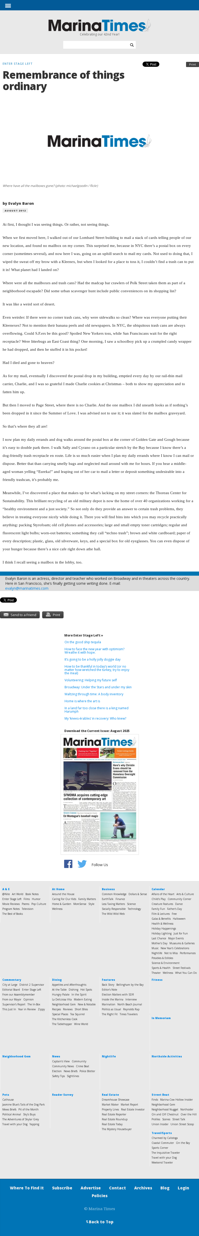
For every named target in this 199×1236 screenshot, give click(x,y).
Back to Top (99, 1221)
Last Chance (159, 938)
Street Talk (178, 1119)
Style (91, 904)
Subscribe (62, 1187)
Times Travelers (129, 1014)
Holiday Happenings (164, 928)
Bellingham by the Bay (130, 984)
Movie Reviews (11, 904)
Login (183, 1187)
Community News (63, 1066)
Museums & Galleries (182, 943)
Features (108, 980)
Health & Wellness (162, 923)
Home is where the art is (82, 701)
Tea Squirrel (77, 1014)
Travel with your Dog (14, 1124)
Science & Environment (166, 963)
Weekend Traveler (162, 1162)
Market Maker (110, 1104)
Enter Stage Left (12, 899)
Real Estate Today (112, 1124)
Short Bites (81, 1009)
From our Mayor (11, 999)
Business (108, 889)
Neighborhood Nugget (165, 1109)
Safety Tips (58, 1076)
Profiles (156, 1119)
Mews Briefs (9, 1109)
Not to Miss (171, 953)
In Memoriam (161, 1018)
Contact (117, 1187)
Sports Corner (160, 1148)
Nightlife (157, 953)
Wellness (57, 909)
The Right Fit (110, 1014)
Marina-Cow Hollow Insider (176, 1099)
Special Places (60, 1014)
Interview (131, 999)
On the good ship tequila (83, 642)
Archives (143, 1187)
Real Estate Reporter (114, 1114)
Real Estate (110, 1094)
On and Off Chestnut (165, 1114)
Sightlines (73, 1076)
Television (27, 909)
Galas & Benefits (161, 918)
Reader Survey (62, 1094)
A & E (6, 889)
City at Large (9, 984)
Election (57, 1071)
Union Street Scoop (182, 1124)
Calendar (158, 889)
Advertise (91, 1187)
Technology (134, 909)
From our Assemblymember (18, 994)
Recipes (56, 1009)
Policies (100, 1195)
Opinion (28, 999)
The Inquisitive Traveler (166, 1152)
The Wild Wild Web (113, 914)
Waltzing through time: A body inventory (94, 694)
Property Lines (110, 1109)
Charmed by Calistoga (165, 1138)
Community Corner (179, 899)
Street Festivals (181, 968)
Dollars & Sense (138, 894)
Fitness (157, 980)
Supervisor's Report (13, 1004)
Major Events (176, 938)
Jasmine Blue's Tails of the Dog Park (23, 1104)
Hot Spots (86, 989)
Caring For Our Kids (64, 899)
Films (27, 899)
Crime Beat (82, 1066)
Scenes (166, 1119)
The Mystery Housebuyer (117, 1129)
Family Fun (158, 909)
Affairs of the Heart (163, 894)
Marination (108, 1004)
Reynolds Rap (131, 1009)
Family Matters (87, 899)
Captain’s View (61, 1061)
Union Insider (160, 1124)
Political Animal (11, 1114)
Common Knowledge (114, 894)
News (56, 1056)
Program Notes (11, 909)
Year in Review (27, 1009)
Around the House (63, 894)
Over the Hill (189, 1114)
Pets (5, 1094)
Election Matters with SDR (118, 994)
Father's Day (174, 909)
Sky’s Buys (29, 1114)
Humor (36, 899)
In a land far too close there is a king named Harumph (97, 709)
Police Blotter (87, 1071)
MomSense (79, 904)
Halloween (179, 918)
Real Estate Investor (133, 1109)
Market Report (129, 1104)
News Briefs (70, 1071)
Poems (25, 904)
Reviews (68, 1009)
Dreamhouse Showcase (115, 1099)
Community (79, 1061)
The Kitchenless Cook (64, 1019)
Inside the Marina (112, 999)
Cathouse (8, 1099)
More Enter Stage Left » (83, 635)
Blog (164, 1187)
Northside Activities (167, 1056)
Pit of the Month (28, 1109)
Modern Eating (83, 999)
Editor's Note (109, 989)
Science (131, 904)
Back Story (108, 984)
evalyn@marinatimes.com (26, 588)
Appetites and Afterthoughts (69, 984)
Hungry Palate (60, 994)
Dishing (73, 989)
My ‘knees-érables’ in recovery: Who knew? (95, 718)
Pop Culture (38, 904)
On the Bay (183, 1143)
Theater (156, 973)
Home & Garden (61, 904)
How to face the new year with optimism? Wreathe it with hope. (94, 650)
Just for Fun (181, 933)
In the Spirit (79, 994)
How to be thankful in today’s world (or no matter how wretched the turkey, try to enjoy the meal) (97, 670)
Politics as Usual (111, 1009)
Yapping (34, 1124)
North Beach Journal (129, 1004)
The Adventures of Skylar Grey (20, 1119)
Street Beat (160, 1094)
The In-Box (33, 1004)
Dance (179, 904)
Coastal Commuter (163, 1143)
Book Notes (32, 894)
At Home (58, 889)
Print (192, 64)
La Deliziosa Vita (62, 999)
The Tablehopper (62, 1024)
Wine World (81, 1024)
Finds (155, 1099)
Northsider (186, 1109)
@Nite (6, 894)
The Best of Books (12, 914)
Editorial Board (11, 989)
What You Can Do (186, 973)
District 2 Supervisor (31, 984)
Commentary (11, 980)
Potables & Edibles (162, 958)
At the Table (59, 989)
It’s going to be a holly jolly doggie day (92, 659)
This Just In (9, 1009)
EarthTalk (107, 899)
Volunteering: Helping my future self (91, 680)
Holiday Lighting (162, 933)
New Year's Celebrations (175, 948)
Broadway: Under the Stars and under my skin (98, 687)
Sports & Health (161, 968)
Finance (120, 899)
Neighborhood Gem (64, 1004)
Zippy (41, 1009)
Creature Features (162, 904)
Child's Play (159, 899)
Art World (17, 894)
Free (174, 914)
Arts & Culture (185, 894)
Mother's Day (159, 943)
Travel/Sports (162, 1133)
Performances (188, 953)
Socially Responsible (114, 909)
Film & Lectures (161, 914)
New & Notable (87, 1004)
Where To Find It (27, 1187)
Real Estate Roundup (114, 1119)
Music (155, 948)
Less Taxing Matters (113, 904)
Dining (57, 980)
